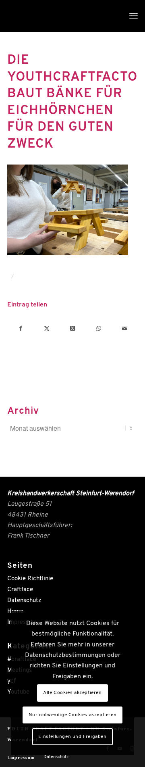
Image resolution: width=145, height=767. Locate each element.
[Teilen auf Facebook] (20, 328)
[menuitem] (133, 16)
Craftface (20, 590)
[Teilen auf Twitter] (46, 328)
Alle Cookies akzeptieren (72, 692)
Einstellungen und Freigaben (72, 736)
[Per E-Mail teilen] (124, 328)
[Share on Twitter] (72, 328)
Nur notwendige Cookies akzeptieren (72, 715)
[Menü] (133, 16)
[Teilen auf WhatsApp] (98, 328)
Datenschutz (24, 601)
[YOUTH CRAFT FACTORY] (59, 16)
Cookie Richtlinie (30, 579)
